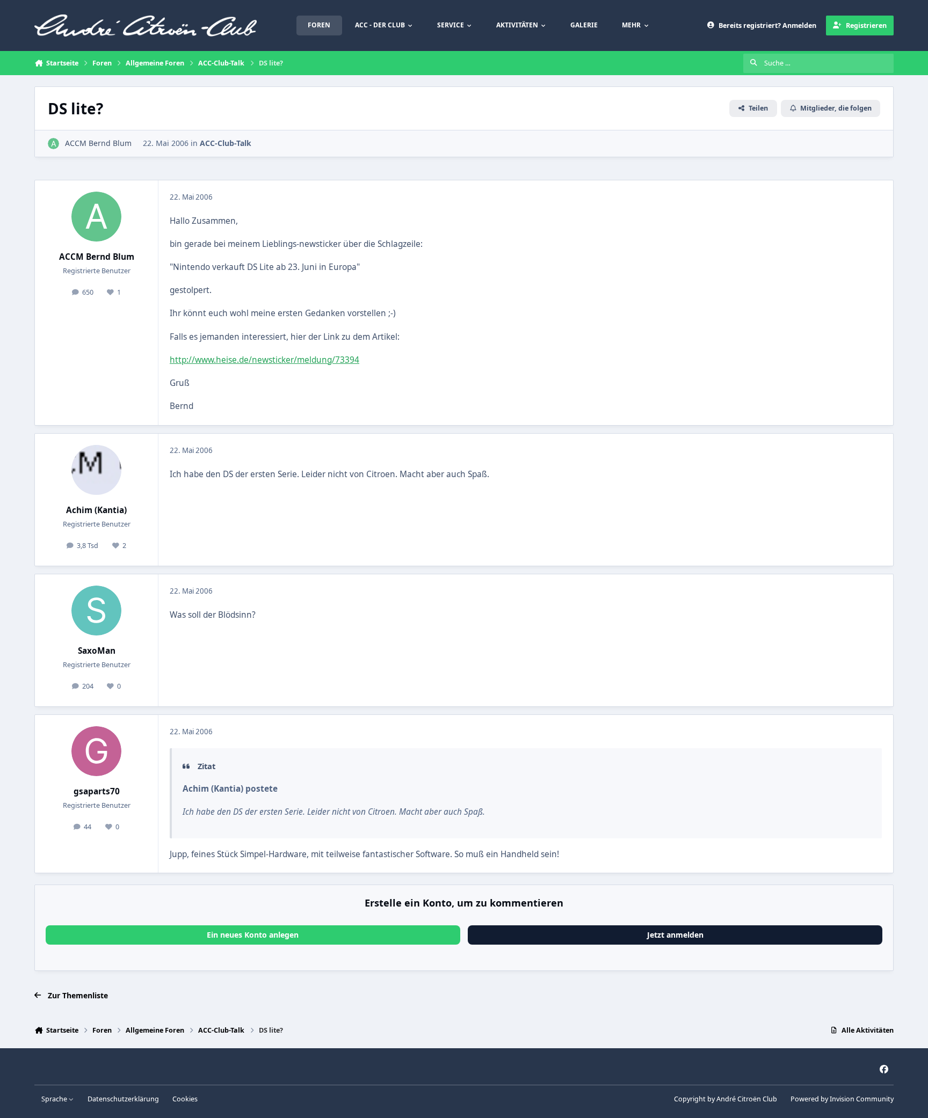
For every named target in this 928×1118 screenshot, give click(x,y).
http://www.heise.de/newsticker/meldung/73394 (264, 360)
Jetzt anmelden (675, 935)
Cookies (185, 1099)
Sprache (55, 1099)
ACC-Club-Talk (225, 143)
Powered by (842, 1099)
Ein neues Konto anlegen (253, 935)
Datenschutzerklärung (123, 1099)
